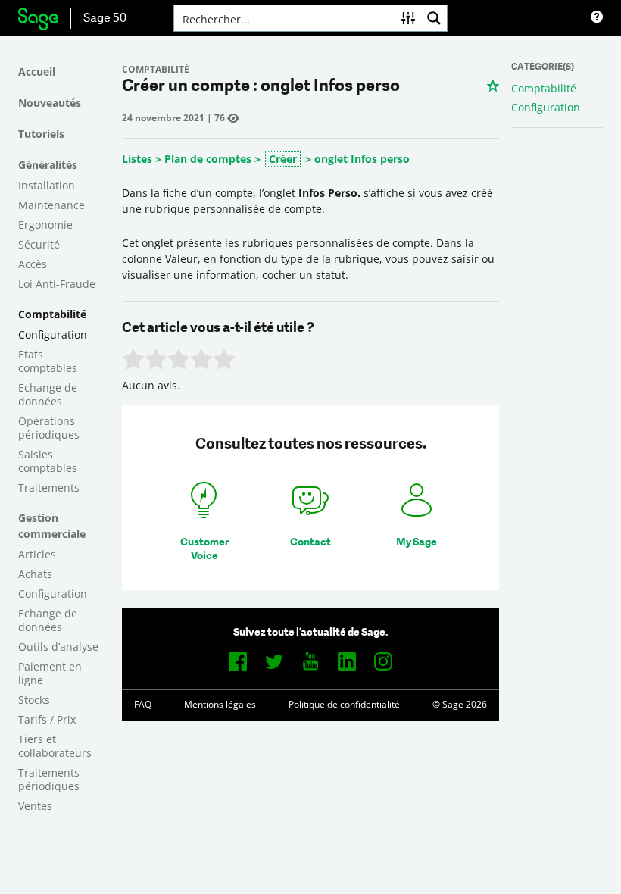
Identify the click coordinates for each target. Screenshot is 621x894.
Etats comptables (47, 361)
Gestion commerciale (52, 526)
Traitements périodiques (49, 779)
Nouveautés (49, 102)
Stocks (34, 699)
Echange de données (47, 394)
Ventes (35, 806)
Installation (46, 185)
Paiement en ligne (50, 673)
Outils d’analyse (58, 646)
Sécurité (39, 244)
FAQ (142, 704)
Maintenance (51, 205)
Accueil (36, 71)
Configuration (52, 334)
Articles (37, 554)
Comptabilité (52, 314)
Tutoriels (41, 134)
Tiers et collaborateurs (55, 746)
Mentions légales (220, 704)
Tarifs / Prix (47, 719)
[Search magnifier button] (434, 18)
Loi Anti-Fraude (56, 284)
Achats (35, 574)
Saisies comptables (47, 461)
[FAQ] (597, 18)
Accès (32, 264)
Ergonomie (45, 224)
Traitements (49, 487)
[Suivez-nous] (238, 661)
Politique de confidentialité (344, 704)
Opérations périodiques (49, 428)
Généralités (47, 165)
